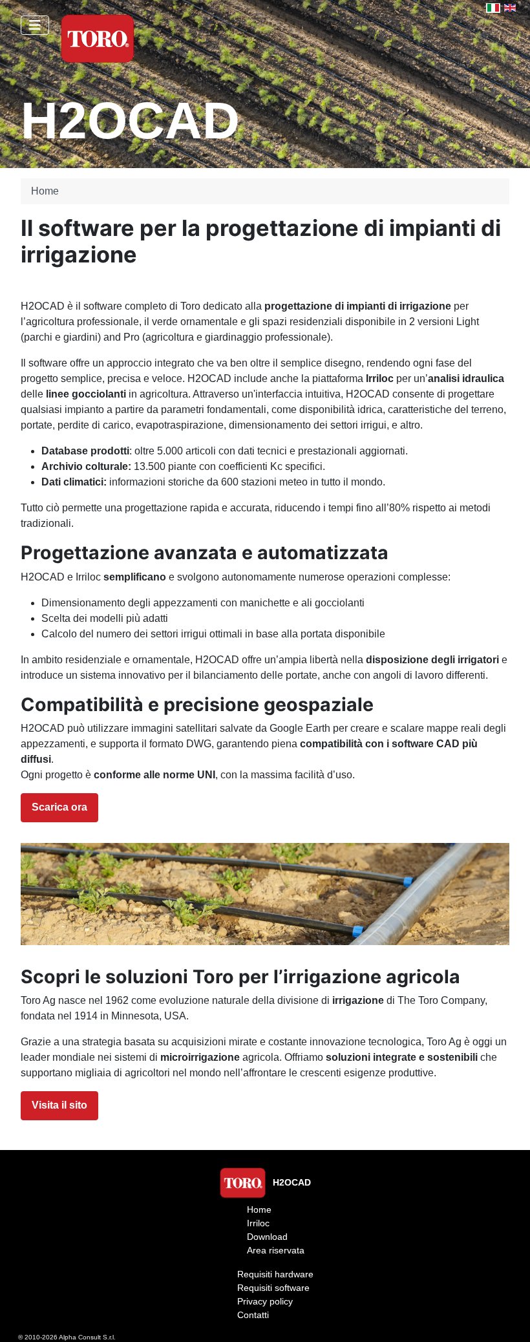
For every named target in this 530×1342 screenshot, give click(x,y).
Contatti (253, 1315)
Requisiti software (273, 1288)
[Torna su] (507, 1318)
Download (267, 1236)
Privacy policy (265, 1301)
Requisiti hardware (275, 1274)
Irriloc (258, 1223)
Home (259, 1209)
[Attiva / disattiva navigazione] (35, 25)
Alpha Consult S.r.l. (87, 1337)
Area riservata (275, 1250)
